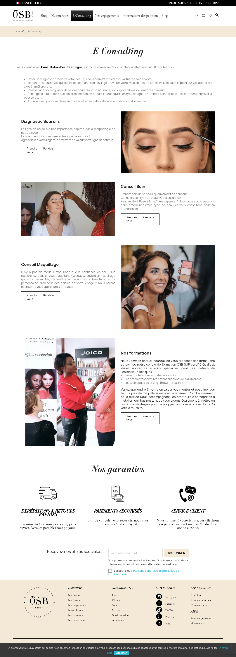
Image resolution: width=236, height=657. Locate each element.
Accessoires (118, 620)
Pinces (115, 595)
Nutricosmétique (121, 615)
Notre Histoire (76, 610)
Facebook (160, 603)
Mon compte (197, 623)
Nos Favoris (74, 600)
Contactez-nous (199, 605)
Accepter (121, 652)
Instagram (160, 596)
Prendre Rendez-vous (40, 150)
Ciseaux (116, 600)
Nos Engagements (77, 605)
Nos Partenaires (76, 615)
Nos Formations (76, 620)
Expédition (196, 595)
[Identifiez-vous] (197, 15)
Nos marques (74, 595)
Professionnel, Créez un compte (194, 3)
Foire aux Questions (201, 618)
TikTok (160, 610)
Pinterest (160, 616)
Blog (160, 623)
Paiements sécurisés (201, 600)
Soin (114, 605)
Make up (116, 610)
